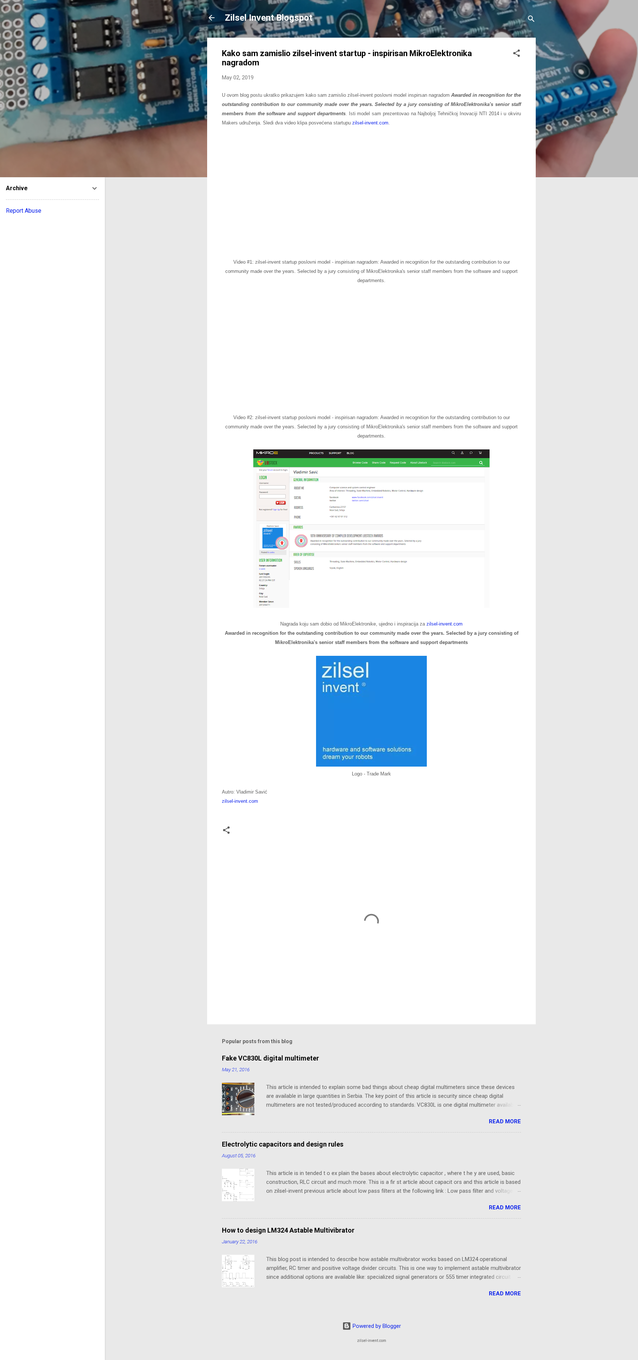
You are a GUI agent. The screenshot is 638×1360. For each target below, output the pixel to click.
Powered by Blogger (376, 1326)
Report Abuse (23, 210)
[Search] (531, 20)
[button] (516, 54)
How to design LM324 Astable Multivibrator (288, 1230)
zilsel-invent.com (370, 123)
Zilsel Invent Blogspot (268, 18)
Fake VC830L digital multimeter (270, 1058)
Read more (505, 1121)
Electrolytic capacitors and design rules (282, 1144)
